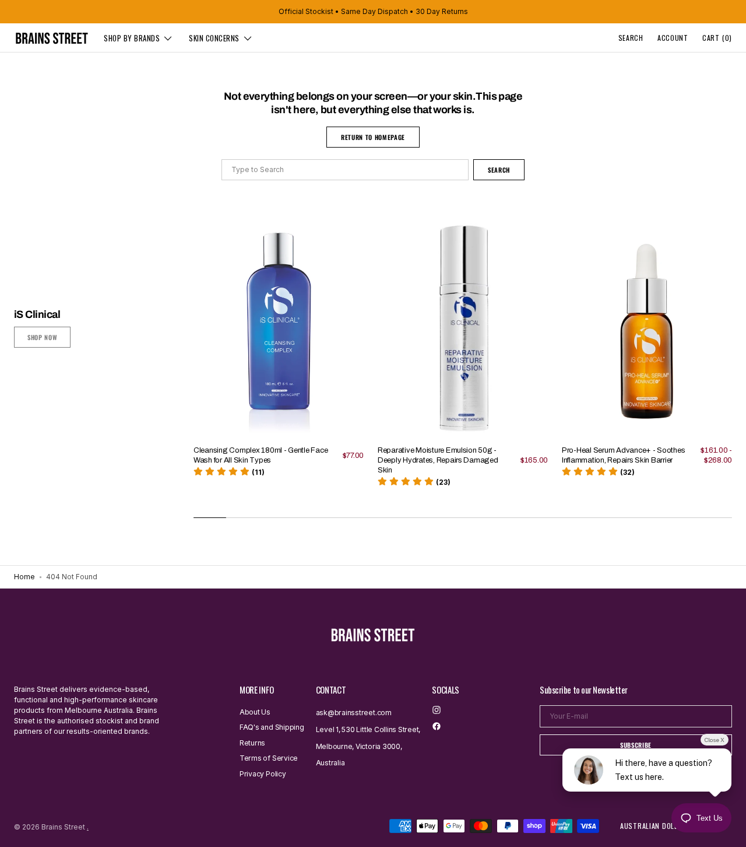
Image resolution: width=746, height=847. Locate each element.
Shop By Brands (132, 38)
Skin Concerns (214, 38)
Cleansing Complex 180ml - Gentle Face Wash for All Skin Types (260, 455)
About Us (255, 712)
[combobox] (345, 169)
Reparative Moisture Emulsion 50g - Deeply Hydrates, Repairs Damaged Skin (438, 460)
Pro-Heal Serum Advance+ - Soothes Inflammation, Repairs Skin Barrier (623, 455)
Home (24, 576)
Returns (252, 742)
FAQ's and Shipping (272, 727)
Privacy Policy (263, 773)
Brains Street (63, 826)
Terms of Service (269, 758)
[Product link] (278, 362)
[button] (630, 37)
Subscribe (636, 745)
